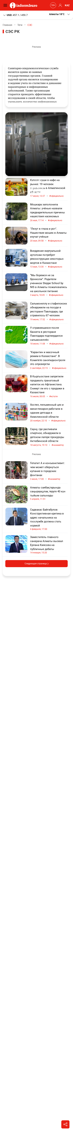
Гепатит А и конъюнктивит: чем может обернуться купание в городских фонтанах (47, 471)
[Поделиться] (65, 1124)
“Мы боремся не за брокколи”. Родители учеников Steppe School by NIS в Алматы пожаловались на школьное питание (48, 285)
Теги (19, 25)
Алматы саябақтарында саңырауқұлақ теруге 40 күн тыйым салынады (47, 493)
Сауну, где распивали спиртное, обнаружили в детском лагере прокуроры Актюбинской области (47, 437)
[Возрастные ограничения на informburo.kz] (52, 5)
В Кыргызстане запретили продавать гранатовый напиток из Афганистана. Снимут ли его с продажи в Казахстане (47, 386)
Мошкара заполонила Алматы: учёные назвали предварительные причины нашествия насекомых (47, 212)
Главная (7, 25)
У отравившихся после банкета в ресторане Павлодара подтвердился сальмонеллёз (47, 335)
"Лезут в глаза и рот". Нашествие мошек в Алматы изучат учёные (48, 234)
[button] (59, 14)
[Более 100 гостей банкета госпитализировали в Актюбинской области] (36, 144)
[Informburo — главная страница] (24, 5)
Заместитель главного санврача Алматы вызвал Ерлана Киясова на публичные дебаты (46, 544)
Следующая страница (36, 563)
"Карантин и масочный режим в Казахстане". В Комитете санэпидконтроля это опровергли (48, 360)
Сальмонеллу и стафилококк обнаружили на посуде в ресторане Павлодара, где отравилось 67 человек (48, 311)
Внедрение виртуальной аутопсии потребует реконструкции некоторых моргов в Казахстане (46, 258)
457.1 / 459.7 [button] (17, 14)
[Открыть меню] (6, 5)
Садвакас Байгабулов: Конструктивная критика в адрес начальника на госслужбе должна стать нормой (47, 519)
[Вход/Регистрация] (59, 5)
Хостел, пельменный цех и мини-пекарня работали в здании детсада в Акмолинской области (48, 412)
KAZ (67, 5)
